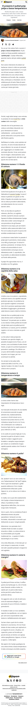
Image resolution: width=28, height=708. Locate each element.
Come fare (19, 20)
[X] (11, 680)
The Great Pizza (18, 697)
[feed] (8, 680)
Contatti (23, 685)
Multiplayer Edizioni (14, 699)
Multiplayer (7, 696)
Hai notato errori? (22, 662)
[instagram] (20, 680)
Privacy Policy (17, 685)
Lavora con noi (13, 687)
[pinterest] (17, 680)
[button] (2, 44)
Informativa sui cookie (7, 685)
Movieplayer (14, 696)
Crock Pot (16, 119)
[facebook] (14, 680)
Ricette (13, 20)
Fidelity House (9, 697)
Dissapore (9, 20)
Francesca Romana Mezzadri (12, 40)
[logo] (8, 2)
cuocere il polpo (15, 194)
